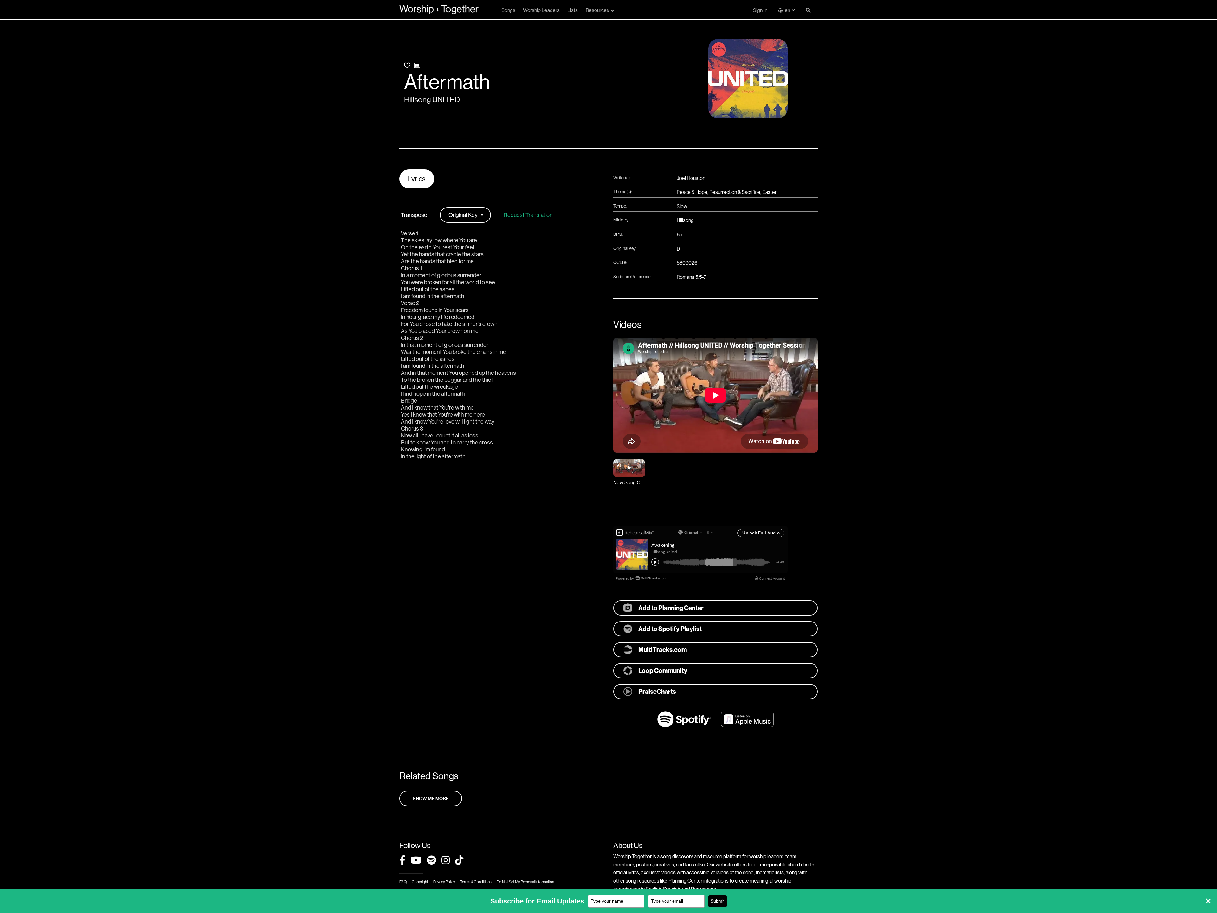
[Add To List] (417, 65)
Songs (508, 10)
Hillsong (685, 220)
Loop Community (662, 670)
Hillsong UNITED (432, 99)
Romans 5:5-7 (691, 277)
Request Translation (528, 215)
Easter (769, 192)
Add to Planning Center (671, 608)
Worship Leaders (541, 10)
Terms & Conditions (476, 881)
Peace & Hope (692, 192)
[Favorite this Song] (407, 65)
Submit (717, 900)
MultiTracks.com (662, 650)
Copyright (420, 881)
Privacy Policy (444, 881)
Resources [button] (597, 10)
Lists (572, 10)
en (787, 10)
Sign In (760, 10)
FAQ (403, 881)
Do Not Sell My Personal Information (525, 881)
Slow (682, 206)
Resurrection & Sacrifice (734, 192)
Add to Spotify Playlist (670, 629)
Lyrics (417, 178)
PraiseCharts (657, 691)
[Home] (439, 9)
